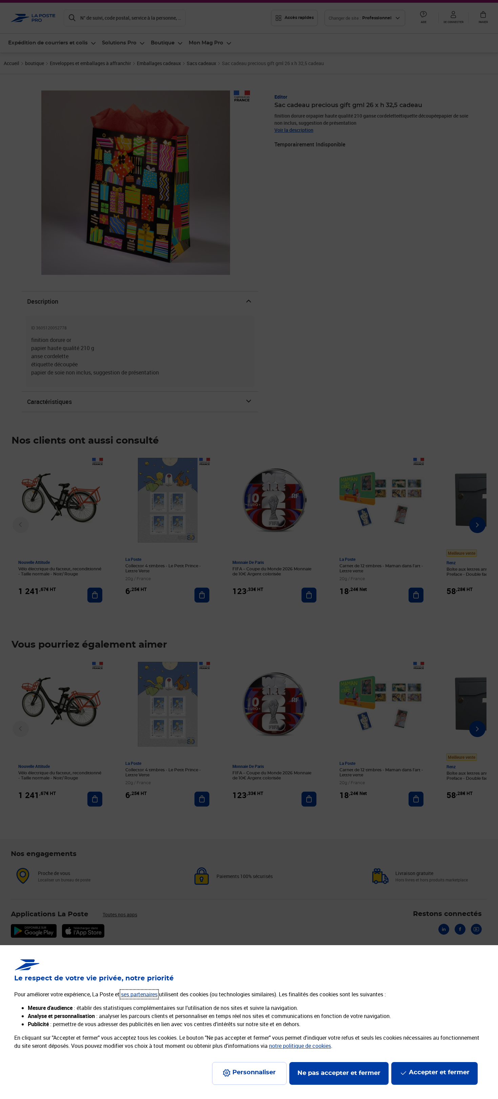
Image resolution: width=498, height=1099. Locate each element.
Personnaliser (254, 1073)
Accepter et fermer (439, 1073)
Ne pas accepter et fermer (338, 1073)
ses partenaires (139, 994)
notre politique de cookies (300, 1046)
